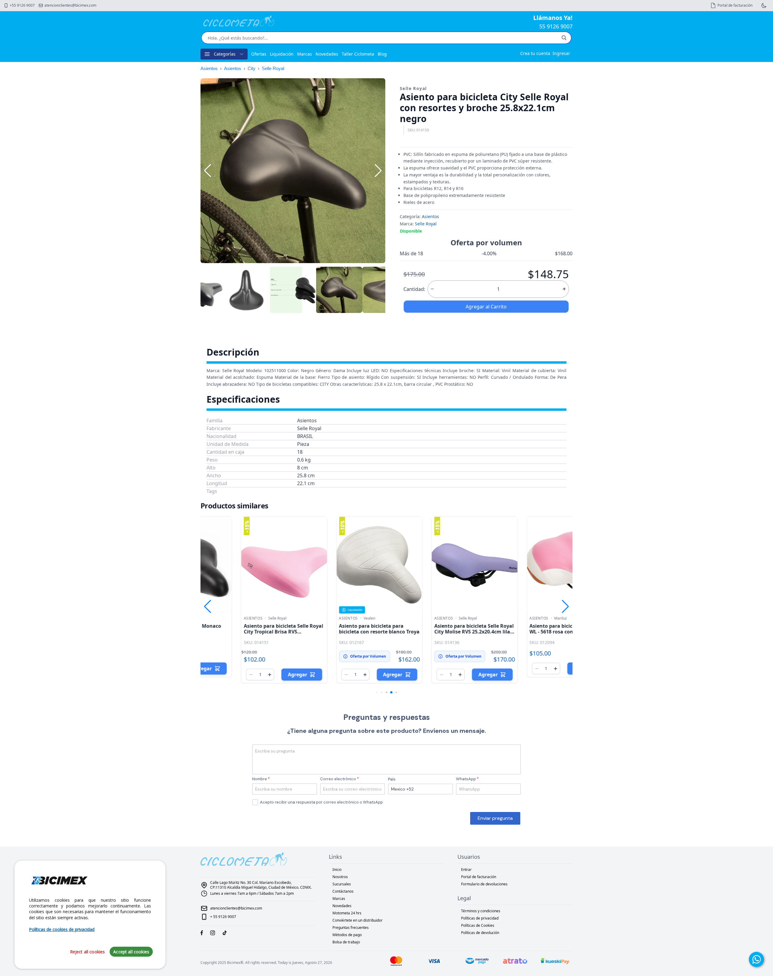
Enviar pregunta (495, 818)
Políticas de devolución (480, 932)
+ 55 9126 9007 (223, 916)
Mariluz (520, 618)
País (392, 779)
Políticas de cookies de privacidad (62, 929)
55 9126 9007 (556, 26)
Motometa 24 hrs (346, 913)
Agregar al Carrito (486, 306)
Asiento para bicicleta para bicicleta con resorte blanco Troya (339, 629)
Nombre (259, 778)
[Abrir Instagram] (212, 932)
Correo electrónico (338, 778)
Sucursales (341, 884)
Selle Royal (273, 68)
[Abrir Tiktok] (224, 932)
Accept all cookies (131, 952)
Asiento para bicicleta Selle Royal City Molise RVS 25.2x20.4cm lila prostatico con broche (433, 632)
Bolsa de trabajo (346, 942)
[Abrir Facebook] (201, 932)
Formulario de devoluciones (484, 884)
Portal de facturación (478, 876)
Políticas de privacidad (480, 918)
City (251, 68)
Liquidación (281, 54)
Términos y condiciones (480, 910)
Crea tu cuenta (535, 53)
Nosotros (340, 876)
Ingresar (561, 53)
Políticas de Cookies (477, 925)
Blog (382, 54)
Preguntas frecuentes (350, 927)
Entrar (466, 869)
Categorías (225, 54)
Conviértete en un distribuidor (357, 920)
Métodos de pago (347, 934)
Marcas (304, 54)
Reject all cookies (87, 952)
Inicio (337, 869)
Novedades (327, 54)
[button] (378, 170)
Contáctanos (343, 891)
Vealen (329, 618)
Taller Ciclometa (358, 54)
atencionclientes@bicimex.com (236, 908)
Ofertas (258, 54)
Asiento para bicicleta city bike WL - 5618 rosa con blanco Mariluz (526, 632)
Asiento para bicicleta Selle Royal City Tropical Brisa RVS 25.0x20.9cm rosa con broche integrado (243, 635)
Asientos (209, 68)
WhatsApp (466, 778)
